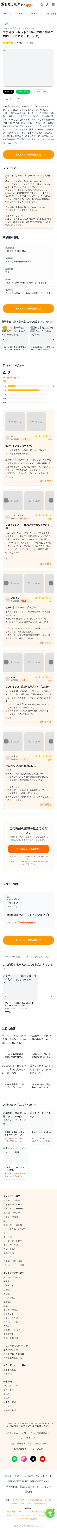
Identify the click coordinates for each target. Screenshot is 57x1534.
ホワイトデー (10, 1390)
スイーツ (20, 13)
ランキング (35, 13)
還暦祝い (8, 1302)
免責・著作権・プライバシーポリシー (28, 1443)
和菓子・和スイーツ (13, 1204)
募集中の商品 (10, 1370)
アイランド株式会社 (20, 1500)
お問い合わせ (20, 1449)
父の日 (7, 1398)
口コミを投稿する (30, 848)
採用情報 (48, 1500)
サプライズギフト (12, 1318)
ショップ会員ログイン (28, 1438)
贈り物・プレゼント (13, 1277)
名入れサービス (11, 1322)
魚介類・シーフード (13, 1212)
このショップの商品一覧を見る (22, 922)
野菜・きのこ (10, 1249)
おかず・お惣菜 (11, 1217)
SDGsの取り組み (40, 1503)
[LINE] (14, 1459)
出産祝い (8, 1293)
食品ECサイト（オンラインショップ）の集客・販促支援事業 (29, 1512)
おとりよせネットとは (16, 1433)
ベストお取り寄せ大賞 (14, 1354)
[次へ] (51, 500)
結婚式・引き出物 (12, 1330)
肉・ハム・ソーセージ (14, 1208)
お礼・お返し (10, 1297)
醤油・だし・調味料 (13, 1225)
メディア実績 (37, 1449)
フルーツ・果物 (11, 1245)
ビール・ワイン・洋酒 (14, 1265)
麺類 (6, 1233)
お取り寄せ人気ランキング (16, 1345)
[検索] (41, 4)
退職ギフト (9, 1334)
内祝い (7, 1326)
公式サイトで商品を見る (27, 154)
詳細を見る (46, 481)
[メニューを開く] (53, 4)
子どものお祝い (11, 1310)
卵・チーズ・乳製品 (13, 1241)
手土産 (7, 1281)
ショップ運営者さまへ (41, 1433)
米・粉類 (8, 1237)
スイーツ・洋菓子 (12, 1200)
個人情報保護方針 (36, 1500)
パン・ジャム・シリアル (15, 1229)
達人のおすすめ (11, 1350)
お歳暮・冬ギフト (12, 1410)
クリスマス (9, 1406)
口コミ (29, 43)
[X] (33, 1459)
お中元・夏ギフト (12, 1402)
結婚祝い (8, 1289)
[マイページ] (47, 4)
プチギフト (9, 1285)
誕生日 (7, 1306)
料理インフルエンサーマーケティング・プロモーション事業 (28, 1515)
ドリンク (8, 1257)
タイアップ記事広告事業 (28, 1519)
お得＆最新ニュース (13, 1358)
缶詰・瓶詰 (9, 1253)
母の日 (7, 1394)
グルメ (7, 13)
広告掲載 (13, 1503)
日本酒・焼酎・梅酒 (13, 1261)
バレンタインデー (12, 1386)
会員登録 (8, 1374)
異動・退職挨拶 (11, 1338)
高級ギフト (9, 1314)
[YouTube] (42, 1459)
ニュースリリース (25, 1503)
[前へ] (6, 500)
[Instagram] (24, 1459)
